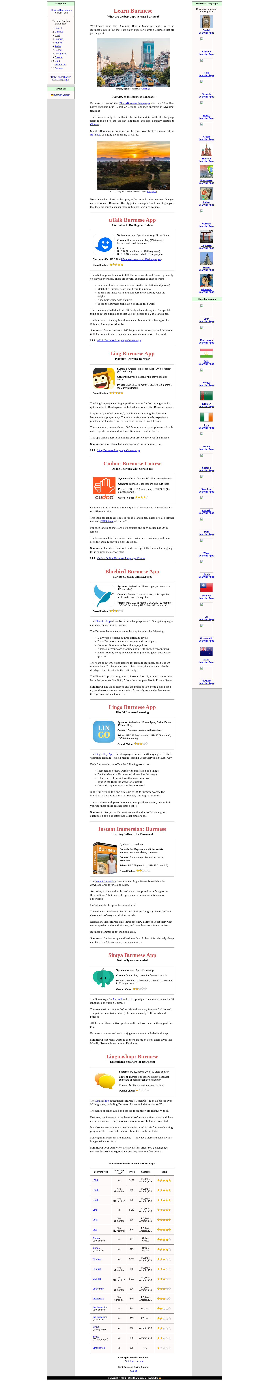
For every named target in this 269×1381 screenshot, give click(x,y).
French (58, 42)
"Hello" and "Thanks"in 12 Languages (61, 78)
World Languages (137, 1378)
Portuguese (60, 53)
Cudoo (96, 1238)
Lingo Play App (104, 754)
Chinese (59, 31)
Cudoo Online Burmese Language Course (121, 558)
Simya (96, 1327)
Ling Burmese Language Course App (118, 450)
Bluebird (97, 1259)
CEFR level (106, 521)
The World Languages (207, 3)
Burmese (95, 134)
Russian (59, 57)
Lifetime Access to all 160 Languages (141, 259)
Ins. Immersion (100, 1307)
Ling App (139, 1361)
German (59, 68)
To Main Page (61, 13)
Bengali (59, 50)
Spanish (59, 39)
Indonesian (60, 64)
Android (117, 999)
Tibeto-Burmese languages (134, 103)
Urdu (57, 61)
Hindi (57, 35)
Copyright (145, 88)
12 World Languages (61, 10)
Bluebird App (103, 621)
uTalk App (129, 1361)
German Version (62, 95)
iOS (130, 999)
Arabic (58, 46)
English (58, 28)
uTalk (95, 1180)
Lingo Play (98, 1288)
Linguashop (102, 1100)
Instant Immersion (105, 881)
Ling (95, 1210)
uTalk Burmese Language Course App (119, 340)
